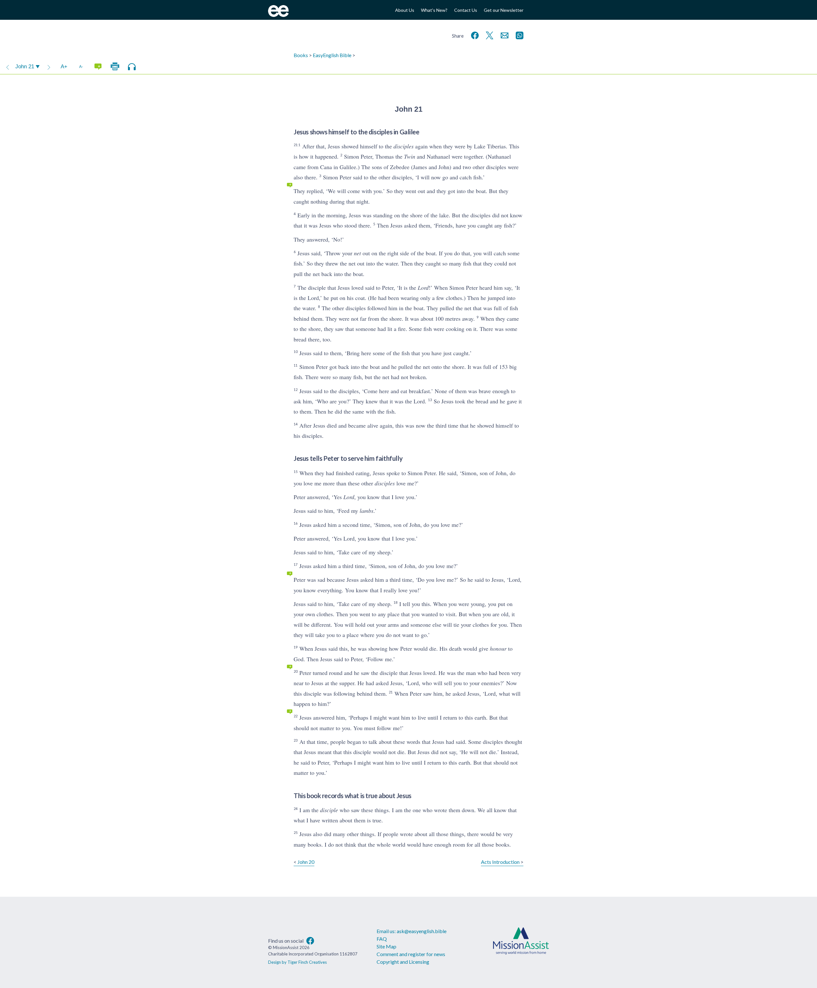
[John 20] (7, 66)
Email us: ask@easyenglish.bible (411, 931)
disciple (329, 810)
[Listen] (131, 66)
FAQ (382, 939)
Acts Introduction (500, 862)
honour (498, 648)
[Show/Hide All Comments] (98, 66)
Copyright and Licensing (403, 962)
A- (81, 66)
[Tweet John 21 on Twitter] (488, 34)
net (357, 253)
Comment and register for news (411, 954)
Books (301, 55)
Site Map (386, 946)
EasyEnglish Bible (332, 55)
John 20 (305, 862)
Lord (423, 287)
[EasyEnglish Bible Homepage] (278, 15)
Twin (409, 156)
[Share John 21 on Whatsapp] (518, 34)
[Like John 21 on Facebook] (473, 34)
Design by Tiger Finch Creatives (297, 962)
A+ (64, 67)
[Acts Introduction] (48, 66)
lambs (366, 510)
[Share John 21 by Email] (503, 34)
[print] (115, 66)
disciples (404, 146)
